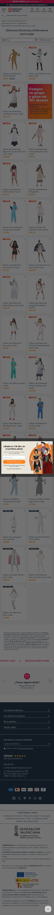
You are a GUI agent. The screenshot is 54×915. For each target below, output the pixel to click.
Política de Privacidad (14, 466)
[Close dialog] (51, 443)
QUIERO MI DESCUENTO (14, 462)
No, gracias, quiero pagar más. (14, 468)
